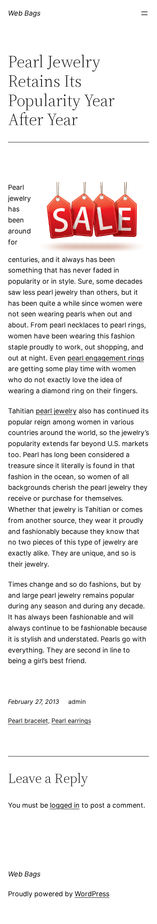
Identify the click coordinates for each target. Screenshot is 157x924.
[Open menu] (144, 13)
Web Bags (24, 13)
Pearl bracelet (28, 720)
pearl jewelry (56, 411)
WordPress (92, 894)
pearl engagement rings (105, 358)
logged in (65, 805)
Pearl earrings (71, 720)
